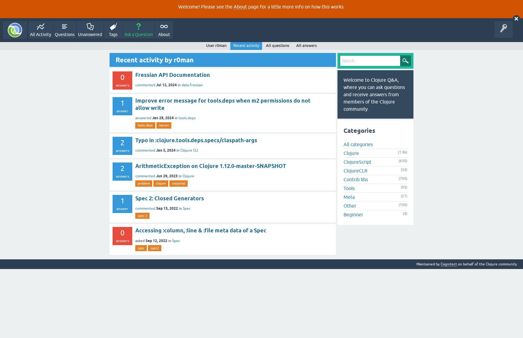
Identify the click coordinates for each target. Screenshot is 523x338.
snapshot (178, 183)
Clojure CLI (189, 150)
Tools (349, 188)
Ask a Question (138, 34)
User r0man (216, 45)
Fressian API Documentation (172, 75)
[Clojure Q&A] (15, 30)
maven (164, 125)
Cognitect (449, 264)
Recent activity (246, 45)
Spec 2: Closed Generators (169, 198)
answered (143, 118)
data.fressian (192, 85)
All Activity (40, 34)
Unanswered (90, 34)
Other (350, 205)
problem (144, 183)
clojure (161, 183)
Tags (113, 34)
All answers (306, 45)
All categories (358, 144)
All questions (277, 45)
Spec (187, 208)
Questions (64, 34)
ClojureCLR (355, 170)
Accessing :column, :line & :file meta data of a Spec (200, 230)
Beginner (353, 214)
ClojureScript (357, 162)
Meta (349, 197)
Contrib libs (356, 179)
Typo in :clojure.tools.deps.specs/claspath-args (196, 140)
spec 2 (142, 216)
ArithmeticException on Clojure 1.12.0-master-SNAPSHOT (210, 166)
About (240, 6)
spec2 (154, 248)
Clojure (188, 176)
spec (141, 248)
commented (145, 85)
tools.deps (187, 118)
